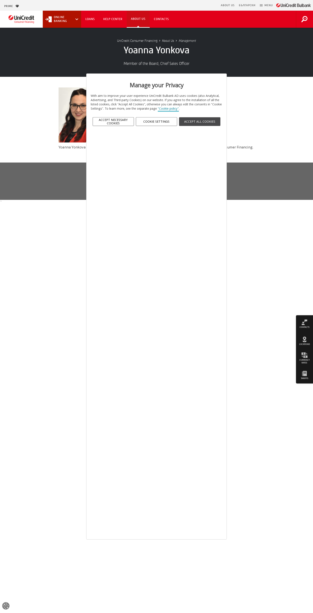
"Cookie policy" (168, 109)
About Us (168, 41)
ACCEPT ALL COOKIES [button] (199, 121)
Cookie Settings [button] (156, 121)
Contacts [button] (161, 19)
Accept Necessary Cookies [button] (113, 121)
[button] (266, 5)
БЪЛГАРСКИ (247, 5)
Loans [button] (90, 19)
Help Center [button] (112, 19)
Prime (10, 6)
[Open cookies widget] (6, 606)
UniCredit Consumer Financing (137, 41)
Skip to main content (200, 5)
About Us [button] (138, 19)
